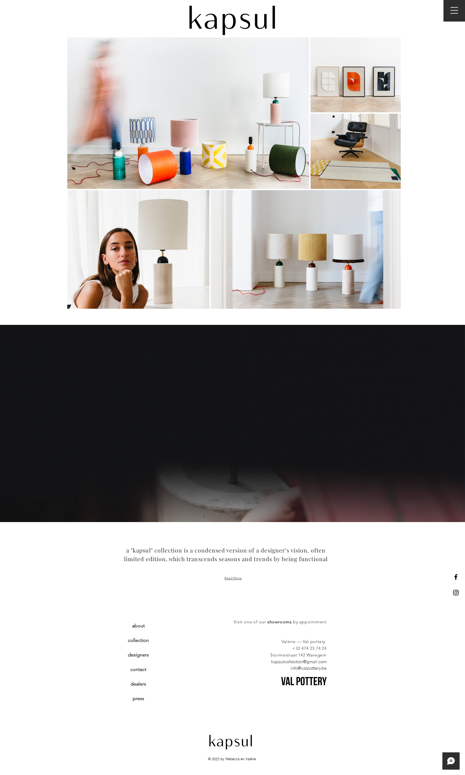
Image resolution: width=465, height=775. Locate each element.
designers (138, 655)
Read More (233, 578)
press (138, 698)
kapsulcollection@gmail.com (299, 661)
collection (138, 640)
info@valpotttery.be (309, 668)
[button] (454, 10)
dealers (138, 684)
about (138, 626)
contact (138, 669)
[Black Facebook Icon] (456, 577)
